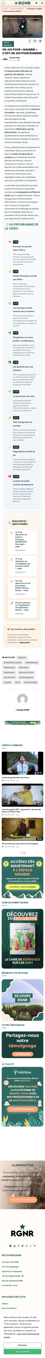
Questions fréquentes (12, 1271)
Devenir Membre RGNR (12, 1280)
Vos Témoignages (10, 1266)
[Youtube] (14, 1246)
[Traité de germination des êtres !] (22, 763)
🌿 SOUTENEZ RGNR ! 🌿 (13, 1276)
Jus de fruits (9, 677)
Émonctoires (9, 672)
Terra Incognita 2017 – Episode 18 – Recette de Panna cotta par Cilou (21, 810)
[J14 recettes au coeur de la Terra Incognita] (22, 829)
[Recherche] (42, 3)
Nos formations (9, 1308)
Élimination (23, 667)
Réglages (22, 1345)
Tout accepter (22, 1351)
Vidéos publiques (17, 9)
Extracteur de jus (26, 672)
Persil (17, 682)
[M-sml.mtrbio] (34, 1246)
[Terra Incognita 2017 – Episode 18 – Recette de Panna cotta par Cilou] (22, 795)
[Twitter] (22, 1246)
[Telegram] (10, 1246)
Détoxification (32, 663)
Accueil (4, 9)
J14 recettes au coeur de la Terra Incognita (20, 844)
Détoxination (9, 667)
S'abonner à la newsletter (22, 1199)
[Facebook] (18, 1246)
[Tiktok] (30, 1246)
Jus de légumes (26, 677)
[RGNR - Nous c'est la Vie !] (22, 3)
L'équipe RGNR (22, 710)
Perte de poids (31, 682)
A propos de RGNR (10, 1262)
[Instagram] (26, 1246)
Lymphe (7, 682)
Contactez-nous (10, 1285)
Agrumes (22, 657)
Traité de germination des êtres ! (16, 777)
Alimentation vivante (12, 663)
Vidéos (5, 1303)
